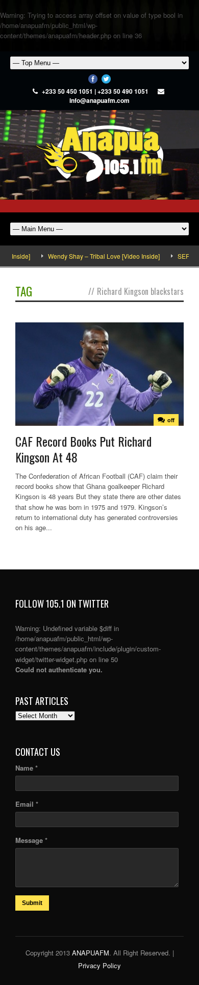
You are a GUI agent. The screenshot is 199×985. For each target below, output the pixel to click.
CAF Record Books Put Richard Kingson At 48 (83, 449)
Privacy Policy (99, 965)
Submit (32, 903)
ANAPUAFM (90, 952)
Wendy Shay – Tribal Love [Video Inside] (96, 256)
